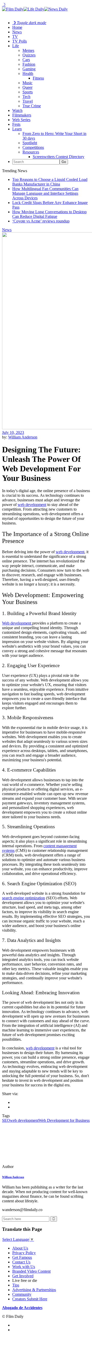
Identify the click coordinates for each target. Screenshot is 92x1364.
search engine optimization (23, 898)
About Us (20, 1248)
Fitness (38, 78)
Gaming (29, 69)
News (17, 32)
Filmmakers (21, 115)
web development (70, 552)
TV (15, 36)
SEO (6, 1120)
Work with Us (23, 1266)
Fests (16, 124)
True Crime (31, 106)
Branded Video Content (31, 1271)
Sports (27, 92)
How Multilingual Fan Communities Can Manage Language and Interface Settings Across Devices (45, 193)
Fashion (28, 64)
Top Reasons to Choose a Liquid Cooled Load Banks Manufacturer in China (49, 181)
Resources (30, 152)
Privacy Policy (24, 1253)
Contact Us (21, 1262)
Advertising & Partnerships (34, 1290)
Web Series (21, 120)
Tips (15, 1285)
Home (17, 27)
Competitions (33, 147)
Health (27, 73)
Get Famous (22, 1257)
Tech (26, 96)
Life (15, 46)
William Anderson (22, 437)
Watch (17, 110)
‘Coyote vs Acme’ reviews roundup (41, 221)
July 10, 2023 (13, 432)
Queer (27, 87)
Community (21, 1294)
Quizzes (29, 55)
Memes (28, 50)
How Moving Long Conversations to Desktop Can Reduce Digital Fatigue (49, 214)
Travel (27, 101)
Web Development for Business (64, 1120)
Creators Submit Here (29, 1299)
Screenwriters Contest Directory (58, 156)
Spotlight (29, 143)
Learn (17, 129)
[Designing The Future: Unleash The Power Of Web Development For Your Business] (37, 1166)
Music (27, 83)
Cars (26, 59)
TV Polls (19, 41)
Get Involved (22, 1276)
